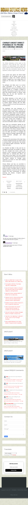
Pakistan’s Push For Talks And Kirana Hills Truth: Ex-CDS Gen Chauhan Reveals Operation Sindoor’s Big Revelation (14, 299)
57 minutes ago (19, 380)
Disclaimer (14, 490)
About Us (14, 35)
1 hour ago (17, 387)
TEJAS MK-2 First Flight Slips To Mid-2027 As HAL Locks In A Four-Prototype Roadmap (14, 318)
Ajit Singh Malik (9, 403)
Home (14, 21)
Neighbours (14, 24)
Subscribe (13, 470)
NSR (7, 376)
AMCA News (14, 32)
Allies (14, 25)
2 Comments (12, 192)
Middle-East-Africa (14, 30)
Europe (14, 31)
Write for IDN (14, 34)
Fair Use (15, 494)
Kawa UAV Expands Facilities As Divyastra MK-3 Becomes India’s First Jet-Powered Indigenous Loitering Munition (14, 289)
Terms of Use (20, 490)
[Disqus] (14, 215)
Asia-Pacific (14, 28)
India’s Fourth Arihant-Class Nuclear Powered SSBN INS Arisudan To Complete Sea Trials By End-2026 (12, 308)
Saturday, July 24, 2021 (8, 49)
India (14, 22)
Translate (14, 455)
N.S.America (14, 27)
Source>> (5, 177)
